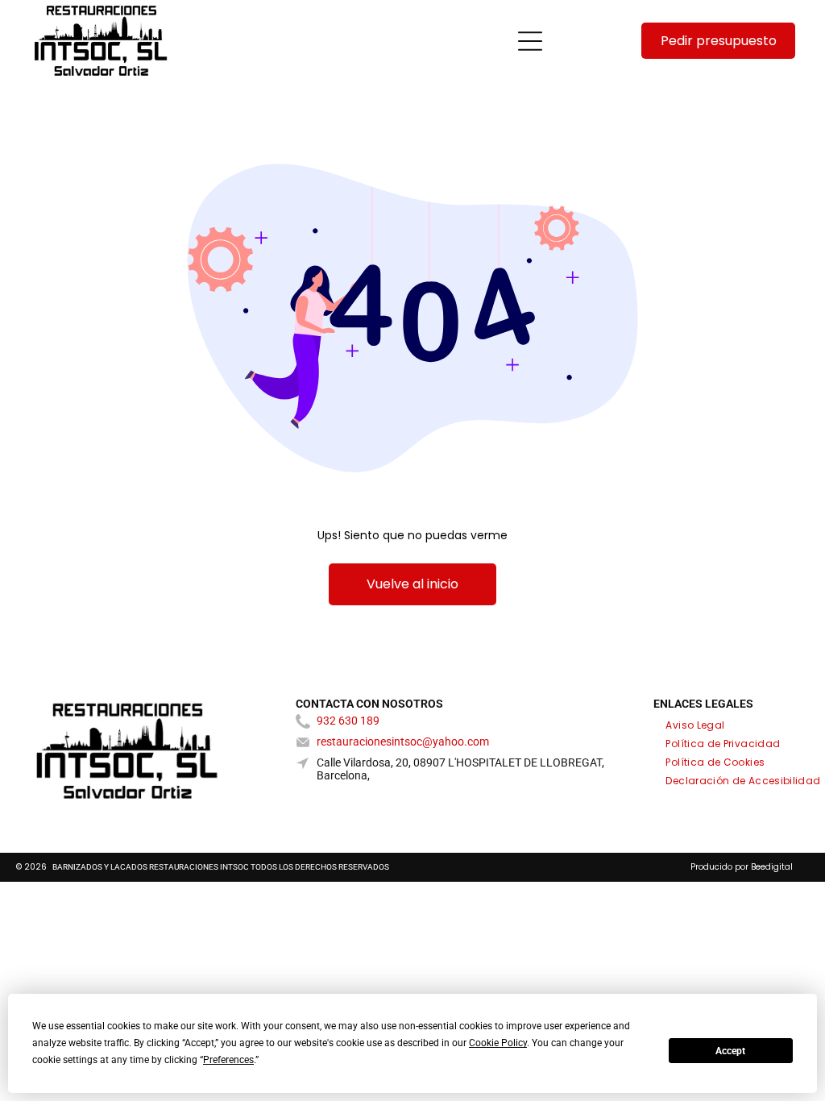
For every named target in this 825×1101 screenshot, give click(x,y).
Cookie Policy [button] (498, 1043)
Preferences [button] (228, 1060)
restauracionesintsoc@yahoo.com (403, 741)
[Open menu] (530, 41)
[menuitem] (694, 723)
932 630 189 (348, 720)
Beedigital (772, 867)
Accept (730, 1051)
